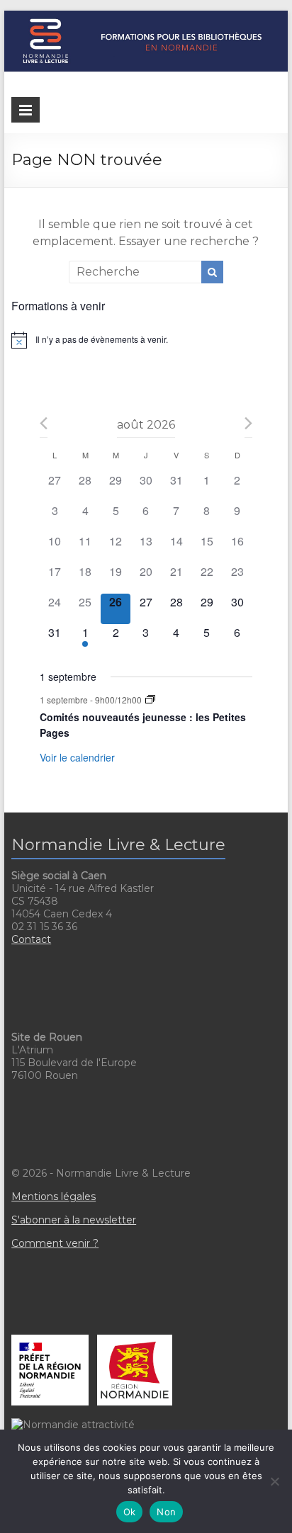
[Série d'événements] (150, 700)
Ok (129, 1511)
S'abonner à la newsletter (73, 1220)
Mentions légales (53, 1196)
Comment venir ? (55, 1243)
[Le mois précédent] (248, 423)
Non (166, 1511)
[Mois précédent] (43, 423)
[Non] (274, 1481)
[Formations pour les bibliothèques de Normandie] (146, 17)
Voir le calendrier (77, 757)
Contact (31, 939)
